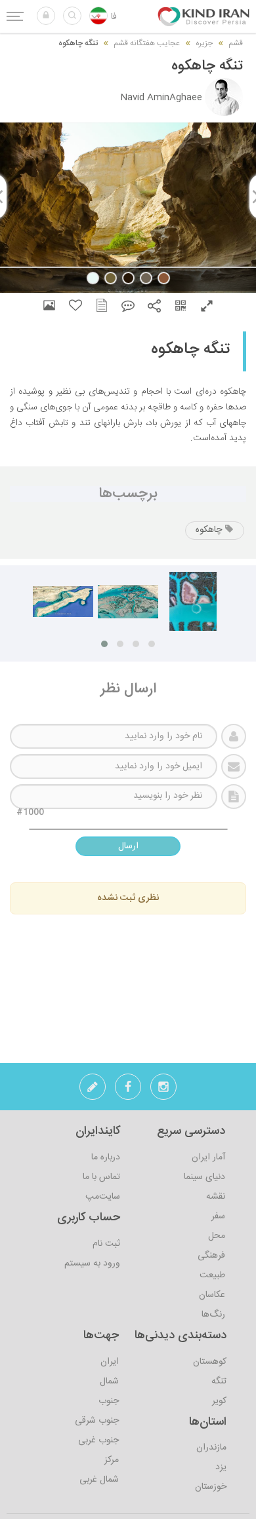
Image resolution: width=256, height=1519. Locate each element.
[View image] (49, 305)
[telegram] (92, 1090)
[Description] (101, 305)
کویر (219, 1401)
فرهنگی (211, 1256)
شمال (109, 1381)
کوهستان (209, 1362)
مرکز (111, 1460)
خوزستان (210, 1487)
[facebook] (128, 1090)
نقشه (215, 1197)
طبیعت (212, 1275)
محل (216, 1236)
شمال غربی (99, 1480)
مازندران (211, 1447)
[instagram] (163, 1090)
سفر (218, 1216)
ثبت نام (106, 1244)
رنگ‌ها (213, 1314)
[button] (46, 16)
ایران (109, 1362)
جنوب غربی (98, 1440)
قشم (235, 43)
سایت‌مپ (102, 1197)
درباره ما (105, 1157)
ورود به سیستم (92, 1263)
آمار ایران (208, 1157)
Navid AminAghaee (161, 97)
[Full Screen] (206, 305)
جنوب (108, 1401)
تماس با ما (101, 1177)
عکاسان (212, 1295)
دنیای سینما (204, 1177)
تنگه (218, 1381)
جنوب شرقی (97, 1421)
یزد (220, 1467)
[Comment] (128, 305)
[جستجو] (72, 16)
